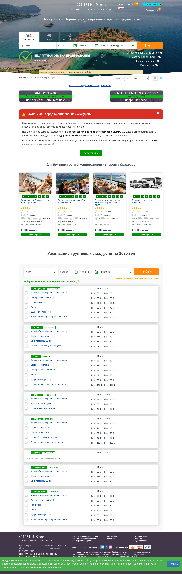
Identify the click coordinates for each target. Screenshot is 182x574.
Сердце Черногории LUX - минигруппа (48, 384)
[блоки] (155, 78)
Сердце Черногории (40, 336)
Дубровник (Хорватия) (41, 312)
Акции (120, 4)
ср (32, 196)
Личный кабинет (151, 4)
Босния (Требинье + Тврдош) (44, 437)
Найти (150, 45)
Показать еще (91, 153)
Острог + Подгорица (40, 433)
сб (44, 196)
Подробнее (40, 60)
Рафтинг (34, 307)
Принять (173, 563)
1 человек (106, 271)
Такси (49, 39)
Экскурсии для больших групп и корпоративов (35, 201)
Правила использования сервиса (86, 536)
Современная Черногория (43, 408)
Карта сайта (112, 536)
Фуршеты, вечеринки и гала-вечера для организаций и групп (108, 202)
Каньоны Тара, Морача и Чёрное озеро (49, 293)
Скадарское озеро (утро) (42, 298)
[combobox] (37, 45)
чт (36, 196)
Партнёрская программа (82, 541)
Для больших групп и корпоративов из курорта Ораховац (91, 165)
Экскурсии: (153, 9)
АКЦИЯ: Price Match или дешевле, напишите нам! (45, 96)
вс (47, 196)
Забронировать (35, 234)
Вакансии (111, 539)
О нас (74, 548)
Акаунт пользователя (89, 548)
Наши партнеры (141, 536)
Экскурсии (29, 39)
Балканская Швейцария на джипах (47, 346)
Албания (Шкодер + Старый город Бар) (49, 317)
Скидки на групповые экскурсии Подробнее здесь (136, 96)
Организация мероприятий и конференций (71, 201)
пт (40, 196)
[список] (160, 78)
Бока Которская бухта (41, 341)
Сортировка (118, 78)
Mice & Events (70, 39)
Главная (23, 77)
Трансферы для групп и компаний (143, 201)
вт (28, 196)
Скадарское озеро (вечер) (43, 370)
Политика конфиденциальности (85, 539)
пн (24, 196)
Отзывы (132, 4)
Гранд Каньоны (38, 302)
